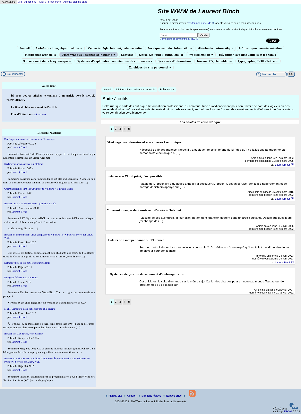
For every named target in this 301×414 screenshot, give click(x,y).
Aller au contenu (27, 1)
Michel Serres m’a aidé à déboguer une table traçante (29, 308)
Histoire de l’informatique (215, 48)
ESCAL (288, 411)
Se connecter (15, 73)
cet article (40, 114)
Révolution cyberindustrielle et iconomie (247, 54)
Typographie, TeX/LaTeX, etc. (258, 61)
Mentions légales (151, 395)
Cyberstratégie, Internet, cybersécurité (115, 48)
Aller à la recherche (50, 1)
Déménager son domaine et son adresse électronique (29, 139)
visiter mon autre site (199, 23)
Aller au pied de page (75, 1)
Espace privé (174, 395)
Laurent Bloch (283, 164)
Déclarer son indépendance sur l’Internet (23, 163)
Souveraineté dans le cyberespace (47, 61)
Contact (132, 395)
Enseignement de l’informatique (169, 48)
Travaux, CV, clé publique (214, 61)
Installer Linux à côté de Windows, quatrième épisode (30, 203)
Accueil (24, 48)
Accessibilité (9, 2)
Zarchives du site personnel (150, 67)
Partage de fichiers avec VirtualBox (21, 277)
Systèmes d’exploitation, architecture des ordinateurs (114, 61)
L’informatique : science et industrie (88, 54)
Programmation (201, 54)
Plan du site (116, 395)
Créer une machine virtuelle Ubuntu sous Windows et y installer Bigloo (38, 188)
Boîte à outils (167, 89)
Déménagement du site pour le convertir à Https (27, 262)
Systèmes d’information (174, 61)
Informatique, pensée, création (260, 48)
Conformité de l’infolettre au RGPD (179, 39)
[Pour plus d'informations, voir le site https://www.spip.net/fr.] (294, 408)
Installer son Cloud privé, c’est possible (23, 333)
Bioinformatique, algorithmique (58, 48)
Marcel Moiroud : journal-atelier (161, 54)
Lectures (127, 54)
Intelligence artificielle (40, 54)
